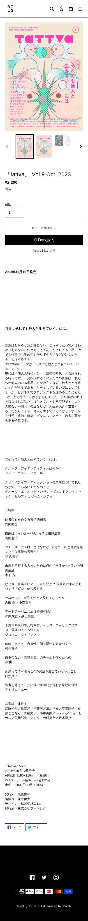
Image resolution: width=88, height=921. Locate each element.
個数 (8, 204)
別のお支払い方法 (44, 250)
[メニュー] (80, 8)
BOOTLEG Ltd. (37, 906)
